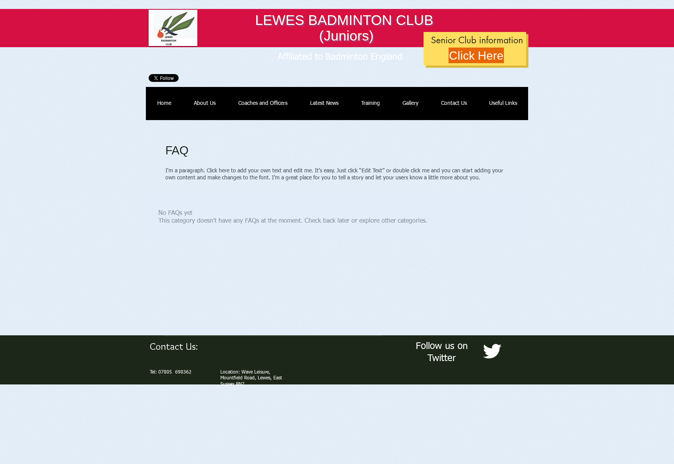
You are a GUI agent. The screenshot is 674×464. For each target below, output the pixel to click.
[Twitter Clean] (492, 351)
